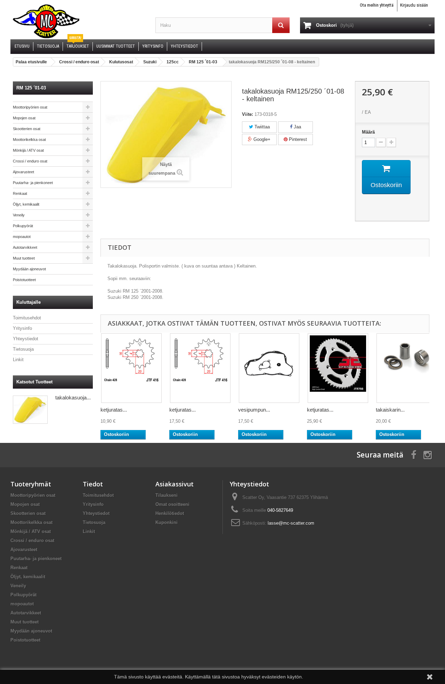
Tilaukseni (166, 495)
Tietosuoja (23, 349)
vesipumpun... (254, 410)
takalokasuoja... (73, 397)
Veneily (19, 215)
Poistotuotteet (24, 280)
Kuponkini (166, 522)
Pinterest (297, 139)
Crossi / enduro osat (30, 161)
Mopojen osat (24, 118)
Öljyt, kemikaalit (26, 204)
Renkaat (20, 193)
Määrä (368, 132)
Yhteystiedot (25, 338)
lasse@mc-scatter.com (291, 523)
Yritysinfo (22, 328)
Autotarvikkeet (25, 247)
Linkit (18, 359)
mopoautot (22, 236)
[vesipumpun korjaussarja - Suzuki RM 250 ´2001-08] (269, 368)
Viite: (247, 114)
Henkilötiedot (169, 513)
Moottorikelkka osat (29, 139)
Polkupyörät (23, 226)
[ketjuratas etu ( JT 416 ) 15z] (200, 368)
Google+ (261, 139)
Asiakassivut (174, 484)
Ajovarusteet (23, 172)
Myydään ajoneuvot (29, 269)
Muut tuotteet (24, 258)
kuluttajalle (28, 302)
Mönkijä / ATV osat (28, 150)
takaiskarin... (390, 410)
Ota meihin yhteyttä (377, 5)
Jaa (296, 126)
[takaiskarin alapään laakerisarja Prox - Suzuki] (407, 368)
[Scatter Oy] (77, 20)
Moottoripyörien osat (30, 107)
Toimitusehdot (27, 317)
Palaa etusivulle (31, 61)
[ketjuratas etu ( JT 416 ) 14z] (131, 368)
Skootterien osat (26, 129)
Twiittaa (261, 126)
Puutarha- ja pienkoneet (33, 183)
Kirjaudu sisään (414, 5)
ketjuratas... (113, 410)
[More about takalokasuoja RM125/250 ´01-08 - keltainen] (30, 410)
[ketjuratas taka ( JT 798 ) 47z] (338, 368)
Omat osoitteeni (172, 504)
